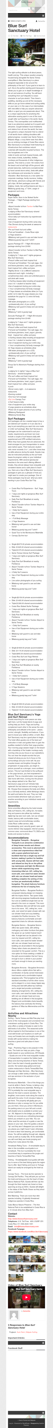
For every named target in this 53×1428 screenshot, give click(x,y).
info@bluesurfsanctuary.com (26, 1226)
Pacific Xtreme (26, 2)
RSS (33, 8)
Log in (11, 1423)
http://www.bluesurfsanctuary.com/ (22, 1218)
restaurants (12, 227)
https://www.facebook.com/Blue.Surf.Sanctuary (28, 1231)
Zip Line (12, 399)
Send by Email (41, 36)
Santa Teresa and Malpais (26, 1420)
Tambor (30, 206)
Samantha (41, 21)
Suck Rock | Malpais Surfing (27, 1332)
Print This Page (27, 36)
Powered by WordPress (21, 1423)
